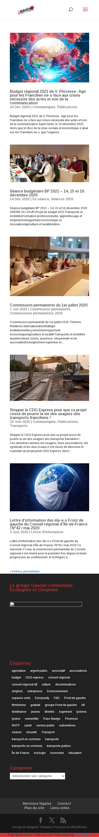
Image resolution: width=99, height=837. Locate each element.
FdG (57, 698)
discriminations (65, 684)
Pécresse (71, 718)
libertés (50, 711)
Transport (48, 732)
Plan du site (34, 808)
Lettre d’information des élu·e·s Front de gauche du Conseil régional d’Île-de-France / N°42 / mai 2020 (48, 524)
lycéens (81, 711)
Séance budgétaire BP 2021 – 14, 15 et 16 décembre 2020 (47, 193)
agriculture (19, 670)
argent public (38, 670)
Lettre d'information (47, 532)
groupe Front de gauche (61, 705)
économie (57, 753)
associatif (58, 670)
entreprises (35, 691)
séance (17, 732)
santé (28, 725)
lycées (16, 718)
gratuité (35, 705)
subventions (67, 725)
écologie (40, 753)
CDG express (34, 677)
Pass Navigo (52, 718)
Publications (67, 107)
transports (52, 739)
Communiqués (43, 107)
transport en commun (26, 739)
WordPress (79, 827)
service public (45, 725)
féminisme (19, 705)
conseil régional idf (24, 684)
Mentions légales (37, 803)
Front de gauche (75, 698)
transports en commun (27, 746)
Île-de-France (20, 753)
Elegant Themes (39, 827)
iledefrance (19, 711)
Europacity (42, 698)
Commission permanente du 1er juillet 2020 (48, 305)
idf (83, 705)
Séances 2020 (62, 199)
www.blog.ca (82, 835)
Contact (64, 803)
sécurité (31, 732)
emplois (17, 691)
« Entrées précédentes (25, 571)
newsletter (32, 718)
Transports (19, 426)
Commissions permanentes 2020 (36, 313)
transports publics (59, 746)
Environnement (57, 691)
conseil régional (59, 677)
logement (65, 711)
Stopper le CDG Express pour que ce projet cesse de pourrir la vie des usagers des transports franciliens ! (48, 414)
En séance (40, 199)
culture (46, 684)
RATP (16, 725)
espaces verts (21, 698)
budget (16, 677)
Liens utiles (59, 808)
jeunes (35, 711)
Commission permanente (50, 309)
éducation (75, 753)
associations (78, 670)
